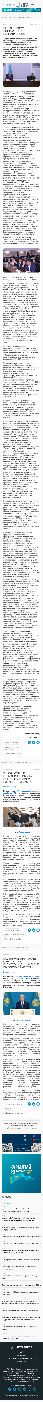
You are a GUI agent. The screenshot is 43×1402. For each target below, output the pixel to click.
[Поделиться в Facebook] (29, 742)
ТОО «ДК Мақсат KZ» (13, 939)
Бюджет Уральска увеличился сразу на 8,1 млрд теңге (19, 1276)
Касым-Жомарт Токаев (13, 1104)
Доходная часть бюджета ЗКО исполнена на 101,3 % (21, 1284)
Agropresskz (24, 832)
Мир (21, 1352)
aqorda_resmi (24, 1020)
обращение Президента (14, 1113)
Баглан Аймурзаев (12, 930)
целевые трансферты (13, 754)
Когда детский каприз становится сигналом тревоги (21, 1242)
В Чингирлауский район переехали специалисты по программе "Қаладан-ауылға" (20, 1251)
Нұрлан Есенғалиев (12, 743)
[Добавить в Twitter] (33, 742)
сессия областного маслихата (12, 748)
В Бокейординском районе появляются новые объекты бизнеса (19, 1267)
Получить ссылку (9, 786)
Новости (12, 17)
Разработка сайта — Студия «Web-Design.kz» (21, 1395)
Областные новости (23, 17)
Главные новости (22, 948)
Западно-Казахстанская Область (21, 1358)
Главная (4, 17)
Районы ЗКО (21, 1362)
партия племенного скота (14, 935)
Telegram (26, 1128)
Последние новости (23, 762)
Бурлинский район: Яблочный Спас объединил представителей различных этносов (19, 1209)
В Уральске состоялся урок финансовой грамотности (21, 1235)
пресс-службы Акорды (29, 976)
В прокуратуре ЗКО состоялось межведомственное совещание (21, 1292)
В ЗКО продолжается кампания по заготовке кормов (21, 1259)
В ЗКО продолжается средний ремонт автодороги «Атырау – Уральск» (20, 1228)
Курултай (8, 1108)
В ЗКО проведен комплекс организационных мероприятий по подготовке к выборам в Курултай (20, 1301)
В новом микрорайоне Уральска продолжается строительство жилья (19, 1336)
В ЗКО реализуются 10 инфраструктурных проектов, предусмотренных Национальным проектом (21, 1318)
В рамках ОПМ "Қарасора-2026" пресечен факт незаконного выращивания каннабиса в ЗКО (19, 1218)
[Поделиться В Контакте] (38, 742)
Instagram (12, 1128)
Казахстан (21, 1355)
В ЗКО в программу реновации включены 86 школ (20, 1309)
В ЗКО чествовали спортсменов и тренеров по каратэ (19, 1327)
